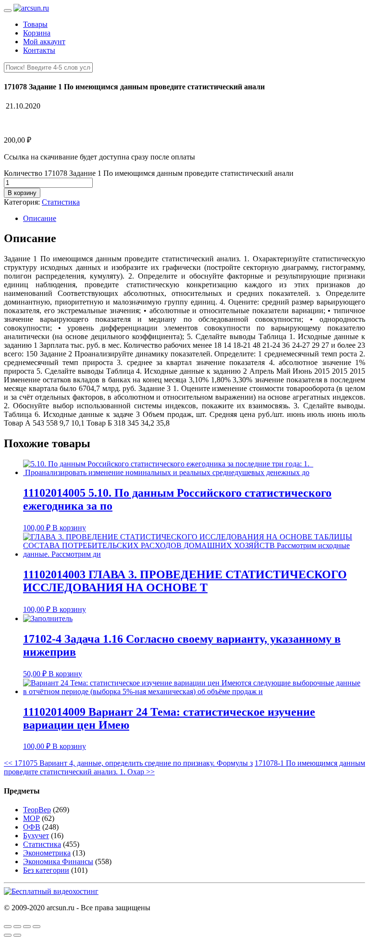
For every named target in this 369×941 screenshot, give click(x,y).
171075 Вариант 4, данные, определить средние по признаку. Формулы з (128, 763)
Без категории (46, 870)
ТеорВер (37, 810)
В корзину (22, 192)
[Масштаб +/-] (36, 926)
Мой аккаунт (44, 41)
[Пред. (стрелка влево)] (8, 935)
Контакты (39, 50)
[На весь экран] (27, 926)
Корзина (36, 33)
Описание (39, 218)
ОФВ (31, 827)
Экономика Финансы (58, 861)
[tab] (194, 218)
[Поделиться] (17, 926)
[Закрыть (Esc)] (8, 926)
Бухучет (36, 835)
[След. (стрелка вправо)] (17, 935)
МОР (31, 818)
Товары (35, 24)
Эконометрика (47, 853)
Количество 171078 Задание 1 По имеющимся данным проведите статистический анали (149, 173)
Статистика (61, 202)
